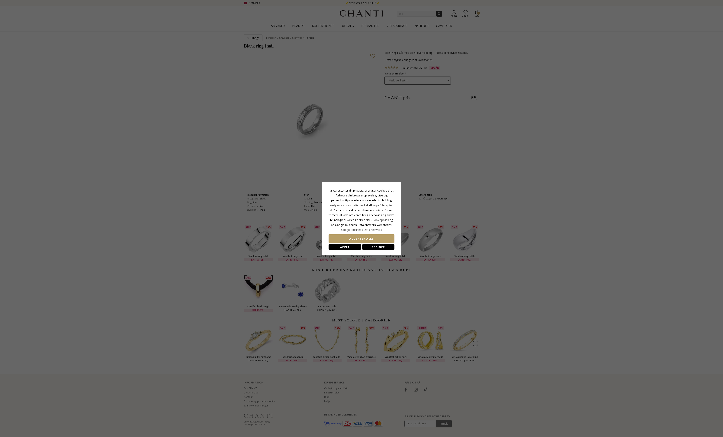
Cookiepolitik (381, 220)
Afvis (344, 247)
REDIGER (378, 247)
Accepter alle (361, 238)
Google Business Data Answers (361, 230)
